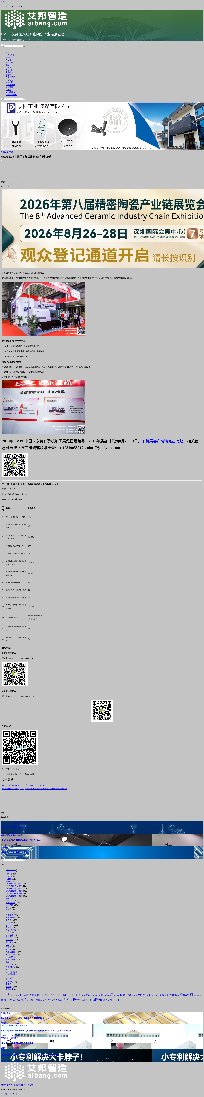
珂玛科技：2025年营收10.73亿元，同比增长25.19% (22, 840)
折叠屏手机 (169, 995)
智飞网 (8, 90)
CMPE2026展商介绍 (14, 896)
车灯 (78, 1000)
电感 (7, 962)
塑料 (99, 995)
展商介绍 (125, 994)
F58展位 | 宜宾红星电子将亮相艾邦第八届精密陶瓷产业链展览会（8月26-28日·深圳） (36, 1031)
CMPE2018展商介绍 (14, 884)
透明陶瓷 (9, 982)
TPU (78, 994)
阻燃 (93, 1000)
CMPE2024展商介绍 (14, 891)
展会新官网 (10, 55)
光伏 (7, 908)
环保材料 (9, 957)
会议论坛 (89, 995)
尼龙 (113, 994)
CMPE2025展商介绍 (14, 893)
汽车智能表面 (11, 952)
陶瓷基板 (105, 1000)
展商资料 (134, 995)
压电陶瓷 (9, 922)
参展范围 (9, 70)
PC (56, 995)
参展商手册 (10, 77)
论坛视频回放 (11, 95)
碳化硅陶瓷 (10, 967)
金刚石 (8, 984)
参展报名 (9, 72)
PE (59, 994)
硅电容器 (9, 964)
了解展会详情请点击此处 (162, 441)
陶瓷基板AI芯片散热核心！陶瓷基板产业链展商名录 (23, 1018)
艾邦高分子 (10, 977)
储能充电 (9, 905)
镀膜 (88, 999)
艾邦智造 (46, 1000)
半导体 (8, 920)
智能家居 (9, 935)
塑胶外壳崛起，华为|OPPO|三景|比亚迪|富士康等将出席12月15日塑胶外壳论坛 (34, 789)
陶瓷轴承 (9, 989)
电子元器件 (12, 822)
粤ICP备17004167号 (9, 1094)
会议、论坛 (10, 903)
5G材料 (9, 879)
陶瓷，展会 (115, 1000)
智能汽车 (9, 937)
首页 (7, 53)
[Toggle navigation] (2, 44)
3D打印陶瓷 (11, 876)
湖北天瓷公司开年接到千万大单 (14, 852)
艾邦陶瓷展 (10, 974)
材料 (7, 945)
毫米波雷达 (197, 995)
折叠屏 (161, 995)
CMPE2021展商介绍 (14, 886)
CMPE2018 (34, 995)
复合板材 (105, 995)
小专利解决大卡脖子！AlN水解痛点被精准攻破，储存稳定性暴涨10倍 (30, 1055)
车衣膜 (8, 979)
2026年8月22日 (7, 1023)
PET (64, 995)
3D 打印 (9, 874)
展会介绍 (9, 58)
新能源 (8, 932)
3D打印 (6, 994)
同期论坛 (9, 80)
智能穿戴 (9, 940)
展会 (117, 995)
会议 (83, 995)
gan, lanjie (15, 857)
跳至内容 (4, 2)
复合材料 (9, 925)
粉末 (40, 1000)
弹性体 (8, 927)
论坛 (65, 999)
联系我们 (9, 75)
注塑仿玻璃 (13, 1000)
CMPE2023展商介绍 (14, 888)
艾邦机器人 (10, 92)
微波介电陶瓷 (11, 930)
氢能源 (8, 950)
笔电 (7, 969)
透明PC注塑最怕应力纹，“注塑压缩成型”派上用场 (23, 785)
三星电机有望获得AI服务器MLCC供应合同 (19, 827)
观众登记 (9, 65)
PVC (68, 995)
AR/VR (9, 881)
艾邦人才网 (10, 85)
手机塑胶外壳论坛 (150, 995)
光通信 (8, 910)
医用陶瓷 (9, 915)
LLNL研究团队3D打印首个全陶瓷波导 (17, 1043)
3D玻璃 (23, 995)
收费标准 (9, 67)
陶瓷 (98, 999)
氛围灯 (4, 1000)
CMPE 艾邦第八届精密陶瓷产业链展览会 (33, 34)
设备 (72, 999)
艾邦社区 (9, 82)
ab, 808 (14, 832)
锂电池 (8, 987)
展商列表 (9, 62)
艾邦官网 (9, 87)
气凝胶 (8, 947)
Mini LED (9, 898)
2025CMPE (10, 870)
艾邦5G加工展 (7, 152)
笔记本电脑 (35, 1000)
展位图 (8, 60)
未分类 (8, 942)
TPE (72, 994)
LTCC (44, 995)
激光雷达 (21, 1000)
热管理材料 (10, 955)
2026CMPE (5, 835)
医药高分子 (10, 917)
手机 (140, 994)
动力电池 (9, 913)
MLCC (4, 822)
